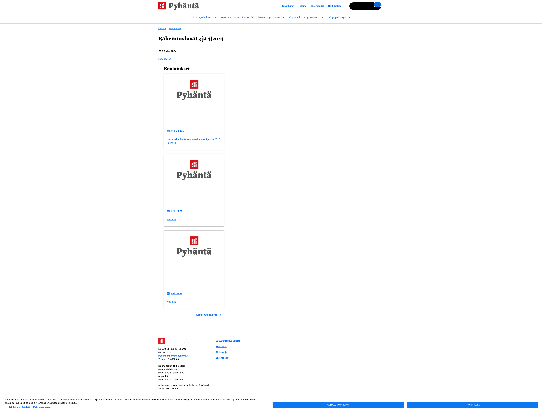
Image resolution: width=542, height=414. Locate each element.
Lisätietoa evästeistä (19, 407)
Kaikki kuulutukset (206, 314)
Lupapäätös (164, 58)
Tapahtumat (288, 6)
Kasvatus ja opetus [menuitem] (269, 17)
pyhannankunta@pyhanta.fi (173, 355)
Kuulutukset (175, 28)
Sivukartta (221, 346)
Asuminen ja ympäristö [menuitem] (235, 17)
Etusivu (162, 28)
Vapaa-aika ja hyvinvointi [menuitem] (303, 17)
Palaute (302, 6)
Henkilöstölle (334, 6)
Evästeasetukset (42, 407)
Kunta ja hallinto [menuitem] (202, 17)
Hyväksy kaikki (472, 404)
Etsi (377, 4)
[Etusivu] (180, 6)
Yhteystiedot (317, 6)
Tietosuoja (221, 352)
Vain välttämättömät (338, 404)
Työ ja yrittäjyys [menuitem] (336, 17)
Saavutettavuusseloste (228, 340)
